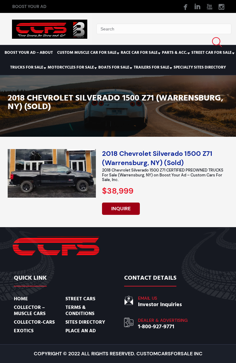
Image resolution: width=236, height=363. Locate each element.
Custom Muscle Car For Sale (86, 52)
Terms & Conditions (79, 310)
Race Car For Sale (139, 52)
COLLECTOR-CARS (34, 322)
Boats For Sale (113, 67)
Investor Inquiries (160, 304)
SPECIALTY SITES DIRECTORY (200, 67)
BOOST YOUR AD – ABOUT (29, 52)
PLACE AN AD (80, 330)
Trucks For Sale (26, 67)
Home (21, 298)
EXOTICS (23, 330)
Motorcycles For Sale (71, 67)
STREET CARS (80, 298)
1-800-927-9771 (156, 326)
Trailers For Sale (151, 67)
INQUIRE (121, 208)
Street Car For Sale (211, 52)
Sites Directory (85, 322)
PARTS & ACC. (174, 52)
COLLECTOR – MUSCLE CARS (29, 310)
